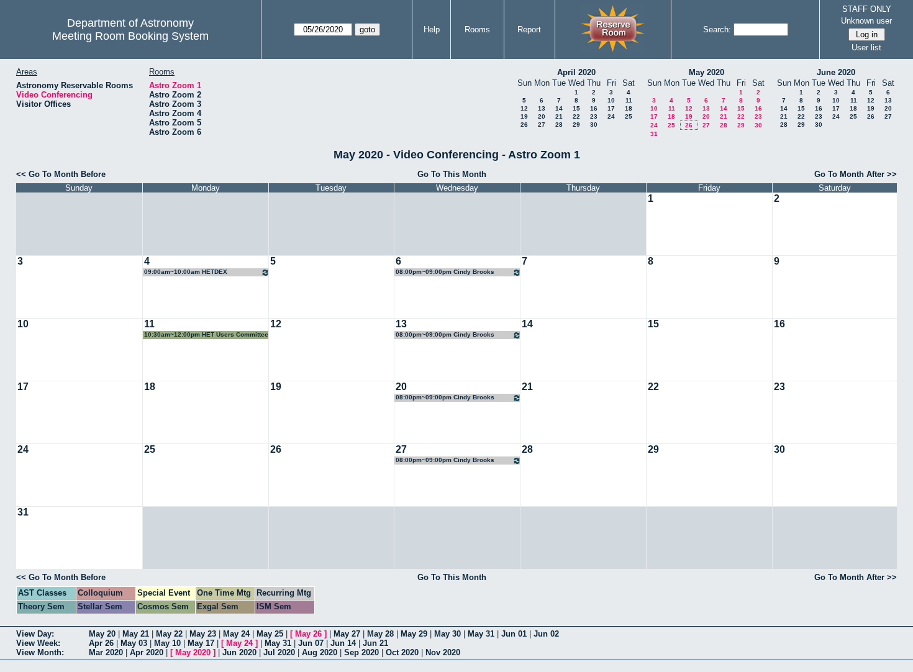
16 (593, 108)
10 (611, 100)
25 (628, 116)
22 (576, 116)
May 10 (167, 643)
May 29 (414, 633)
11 (628, 100)
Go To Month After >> (855, 174)
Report (529, 29)
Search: (717, 29)
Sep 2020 (361, 652)
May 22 (169, 633)
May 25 (270, 633)
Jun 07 (311, 643)
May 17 (201, 643)
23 (593, 116)
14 (559, 108)
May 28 (380, 633)
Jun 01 (514, 633)
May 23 (202, 633)
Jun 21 (375, 643)
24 (611, 116)
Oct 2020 (402, 652)
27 (541, 124)
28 (559, 124)
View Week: (38, 643)
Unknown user (866, 20)
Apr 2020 (146, 652)
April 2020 (576, 72)
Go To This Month (451, 174)
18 (628, 108)
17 (611, 108)
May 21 (135, 633)
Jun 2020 (239, 652)
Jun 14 (343, 643)
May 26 (308, 633)
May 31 (481, 633)
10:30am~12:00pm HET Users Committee (206, 334)
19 (524, 116)
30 (593, 124)
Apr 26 (101, 643)
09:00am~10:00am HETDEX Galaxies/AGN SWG (185, 272)
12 (524, 108)
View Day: (35, 633)
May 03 (133, 643)
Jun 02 (546, 633)
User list (866, 47)
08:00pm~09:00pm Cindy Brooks (445, 271)
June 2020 (836, 72)
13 (541, 108)
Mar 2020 (106, 652)
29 (576, 124)
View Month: (40, 652)
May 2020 (706, 72)
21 (559, 116)
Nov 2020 (442, 652)
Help (432, 29)
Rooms (477, 29)
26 (524, 124)
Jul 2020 (279, 652)
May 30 (447, 633)
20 (541, 116)
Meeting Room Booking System (130, 36)
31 (654, 133)
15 (576, 108)
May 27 (347, 633)
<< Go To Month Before (61, 174)
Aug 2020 (319, 652)
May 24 (236, 633)
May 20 (102, 633)
